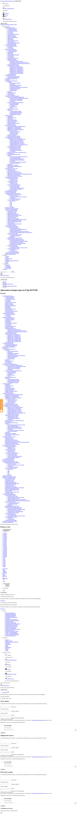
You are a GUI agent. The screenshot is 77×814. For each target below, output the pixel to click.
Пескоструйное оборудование (11, 177)
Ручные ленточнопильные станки (17, 240)
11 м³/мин (5, 547)
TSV (11, 202)
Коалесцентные (13, 90)
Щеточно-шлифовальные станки (14, 220)
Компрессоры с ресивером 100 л (16, 68)
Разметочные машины (12, 134)
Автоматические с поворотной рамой (18, 243)
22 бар (4, 564)
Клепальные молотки (12, 119)
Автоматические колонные (15, 244)
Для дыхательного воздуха (13, 199)
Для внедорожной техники (15, 111)
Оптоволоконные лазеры (13, 227)
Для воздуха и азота (14, 195)
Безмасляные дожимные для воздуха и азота (19, 62)
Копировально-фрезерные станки (14, 215)
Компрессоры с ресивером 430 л (16, 72)
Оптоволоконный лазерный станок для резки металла (21, 232)
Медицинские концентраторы (14, 175)
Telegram (6, 14)
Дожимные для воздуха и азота (16, 61)
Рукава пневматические (13, 120)
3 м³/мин (4, 535)
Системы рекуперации (12, 190)
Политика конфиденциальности (11, 260)
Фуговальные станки (12, 211)
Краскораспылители (12, 121)
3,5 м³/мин (5, 536)
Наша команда (8, 268)
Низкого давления (11, 35)
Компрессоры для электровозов (16, 140)
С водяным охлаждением (15, 198)
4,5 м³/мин (5, 538)
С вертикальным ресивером (13, 54)
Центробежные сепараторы (15, 85)
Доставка (7, 256)
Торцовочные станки (12, 217)
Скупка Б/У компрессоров (10, 192)
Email (13, 715)
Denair (4, 575)
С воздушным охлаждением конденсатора (18, 156)
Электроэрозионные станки (13, 248)
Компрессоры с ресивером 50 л (16, 67)
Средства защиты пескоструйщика (17, 188)
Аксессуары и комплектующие (14, 184)
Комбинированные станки (13, 214)
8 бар (4, 558)
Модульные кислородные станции (15, 172)
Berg (4, 569)
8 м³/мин (4, 543)
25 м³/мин (5, 555)
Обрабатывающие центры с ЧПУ (14, 237)
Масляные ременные (12, 74)
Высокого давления (12, 36)
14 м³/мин (5, 550)
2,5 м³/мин (5, 534)
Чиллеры (9, 155)
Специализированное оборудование (12, 137)
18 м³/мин (5, 553)
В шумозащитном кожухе (13, 58)
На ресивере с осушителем (13, 34)
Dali (4, 574)
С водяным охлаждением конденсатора (18, 162)
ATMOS (4, 571)
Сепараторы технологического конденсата (19, 87)
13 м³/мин (5, 549)
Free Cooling (12, 160)
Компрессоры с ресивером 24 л (16, 66)
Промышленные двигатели (15, 113)
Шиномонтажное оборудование (14, 146)
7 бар (4, 557)
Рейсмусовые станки (12, 212)
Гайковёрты (10, 116)
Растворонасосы (11, 153)
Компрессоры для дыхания (15, 145)
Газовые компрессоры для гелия (16, 142)
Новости (7, 261)
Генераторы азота (11, 169)
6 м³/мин (4, 541)
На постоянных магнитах (13, 40)
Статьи (6, 262)
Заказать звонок (4, 23)
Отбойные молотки (12, 117)
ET (3, 577)
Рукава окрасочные (14, 132)
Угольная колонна (14, 89)
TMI (11, 203)
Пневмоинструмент (9, 115)
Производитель (6, 530)
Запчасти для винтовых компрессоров (15, 102)
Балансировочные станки (15, 149)
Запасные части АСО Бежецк (16, 100)
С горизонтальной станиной (16, 234)
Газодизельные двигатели (15, 114)
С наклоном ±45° (13, 250)
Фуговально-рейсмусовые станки (14, 223)
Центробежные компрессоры (11, 78)
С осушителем (11, 33)
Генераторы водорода (12, 170)
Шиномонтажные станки (15, 147)
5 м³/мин (4, 539)
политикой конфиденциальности (38, 720)
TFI (11, 205)
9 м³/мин (4, 544)
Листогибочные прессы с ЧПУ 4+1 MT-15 (18, 247)
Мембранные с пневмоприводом (14, 128)
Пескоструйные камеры (12, 181)
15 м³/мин (5, 551)
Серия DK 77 (13, 249)
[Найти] (13, 272)
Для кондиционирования (15, 157)
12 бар (4, 561)
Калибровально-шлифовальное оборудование (17, 219)
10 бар (4, 560)
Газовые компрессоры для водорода (17, 143)
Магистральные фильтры (15, 82)
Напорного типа (13, 179)
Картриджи (12, 84)
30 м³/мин (5, 556)
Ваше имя (14, 706)
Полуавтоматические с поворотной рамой (18, 241)
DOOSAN (5, 576)
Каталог (8, 26)
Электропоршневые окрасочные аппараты (16, 126)
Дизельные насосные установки (11, 208)
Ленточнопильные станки (13, 216)
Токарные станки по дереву (13, 218)
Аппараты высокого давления (14, 136)
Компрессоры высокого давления (14, 194)
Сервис (6, 645)
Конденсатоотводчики (14, 86)
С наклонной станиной (15, 235)
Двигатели (10, 110)
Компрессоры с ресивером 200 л (16, 69)
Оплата (6, 257)
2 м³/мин (4, 532)
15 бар (4, 562)
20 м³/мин (5, 554)
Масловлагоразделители (15, 88)
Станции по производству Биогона (15, 176)
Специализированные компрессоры (12, 193)
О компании (7, 266)
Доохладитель (10, 93)
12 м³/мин (5, 548)
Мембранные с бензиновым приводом (15, 129)
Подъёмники (12, 151)
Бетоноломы (10, 118)
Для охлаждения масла (14, 163)
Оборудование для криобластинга (15, 166)
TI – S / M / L (12, 201)
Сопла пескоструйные (14, 185)
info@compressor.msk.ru (9, 8)
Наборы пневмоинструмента (14, 123)
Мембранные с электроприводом (14, 127)
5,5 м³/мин (5, 540)
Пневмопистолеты (11, 124)
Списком (7, 586)
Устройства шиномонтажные (16, 150)
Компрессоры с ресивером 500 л (16, 73)
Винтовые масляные (12, 43)
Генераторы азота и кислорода (11, 168)
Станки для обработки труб (15, 230)
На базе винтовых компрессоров (16, 158)
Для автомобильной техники (16, 112)
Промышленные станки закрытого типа (18, 229)
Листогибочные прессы (12, 245)
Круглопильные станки (12, 210)
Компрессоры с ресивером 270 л (16, 71)
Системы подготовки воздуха (11, 80)
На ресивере (10, 32)
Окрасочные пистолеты (15, 131)
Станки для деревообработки (11, 209)
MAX (6, 16)
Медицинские (10, 53)
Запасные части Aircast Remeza (16, 99)
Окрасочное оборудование (10, 125)
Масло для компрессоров (13, 108)
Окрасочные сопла (14, 133)
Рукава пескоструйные (14, 186)
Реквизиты (7, 264)
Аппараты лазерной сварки (13, 251)
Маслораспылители (12, 92)
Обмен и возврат (8, 258)
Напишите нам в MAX (11, 674)
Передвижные (11, 39)
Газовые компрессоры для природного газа (19, 144)
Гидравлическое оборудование (14, 154)
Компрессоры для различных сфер (15, 138)
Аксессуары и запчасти (12, 130)
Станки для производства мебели (12, 253)
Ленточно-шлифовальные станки (14, 221)
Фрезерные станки (11, 224)
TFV (11, 204)
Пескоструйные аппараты (13, 178)
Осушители (7, 79)
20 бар (4, 563)
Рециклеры (10, 164)
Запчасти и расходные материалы (12, 95)
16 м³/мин (5, 552)
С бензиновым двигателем (13, 64)
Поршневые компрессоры (10, 49)
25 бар (4, 565)
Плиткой (7, 584)
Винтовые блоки (13, 106)
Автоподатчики (11, 222)
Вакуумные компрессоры (10, 254)
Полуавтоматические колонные (16, 242)
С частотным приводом (12, 30)
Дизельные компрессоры (10, 75)
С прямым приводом (12, 29)
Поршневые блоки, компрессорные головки (19, 98)
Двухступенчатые (11, 41)
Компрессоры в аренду (10, 207)
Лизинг (6, 646)
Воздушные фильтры (14, 103)
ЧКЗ (4, 579)
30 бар (4, 566)
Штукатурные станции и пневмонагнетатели (17, 152)
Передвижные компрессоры (13, 77)
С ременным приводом (12, 28)
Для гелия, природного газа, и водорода (18, 196)
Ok (1, 812)
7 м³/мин (4, 542)
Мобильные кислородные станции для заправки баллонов (20, 173)
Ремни (11, 107)
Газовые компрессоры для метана (17, 141)
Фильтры (9, 81)
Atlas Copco (5, 568)
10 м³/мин (5, 545)
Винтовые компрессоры (10, 27)
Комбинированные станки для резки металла (19, 231)
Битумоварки (10, 167)
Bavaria (11, 206)
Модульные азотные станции (14, 171)
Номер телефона (15, 711)
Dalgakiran (5, 572)
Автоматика (12, 101)
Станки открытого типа (15, 228)
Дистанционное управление (16, 189)
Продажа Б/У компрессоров (11, 191)
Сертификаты (8, 267)
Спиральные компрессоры (10, 45)
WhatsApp (7, 13)
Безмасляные (10, 38)
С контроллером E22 (14, 246)
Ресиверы (10, 91)
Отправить (3, 732)
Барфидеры (12, 236)
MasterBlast (5, 578)
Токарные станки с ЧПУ (13, 233)
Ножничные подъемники (13, 165)
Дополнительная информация (18, 717)
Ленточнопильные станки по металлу (15, 238)
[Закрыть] (0, 740)
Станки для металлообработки (11, 225)
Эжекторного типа (14, 180)
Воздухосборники (11, 94)
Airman (4, 570)
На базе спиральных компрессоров (17, 159)
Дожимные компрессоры (13, 37)
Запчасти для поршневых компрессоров (16, 97)
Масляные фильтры (14, 104)
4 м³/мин (4, 537)
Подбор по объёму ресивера (13, 65)
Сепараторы (12, 105)
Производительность (7, 529)
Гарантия (7, 259)
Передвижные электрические (14, 42)
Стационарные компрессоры (13, 76)
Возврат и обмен (8, 640)
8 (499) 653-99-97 (8, 19)
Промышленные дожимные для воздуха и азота (20, 63)
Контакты (5, 269)
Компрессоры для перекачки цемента (17, 139)
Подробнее (2, 600)
